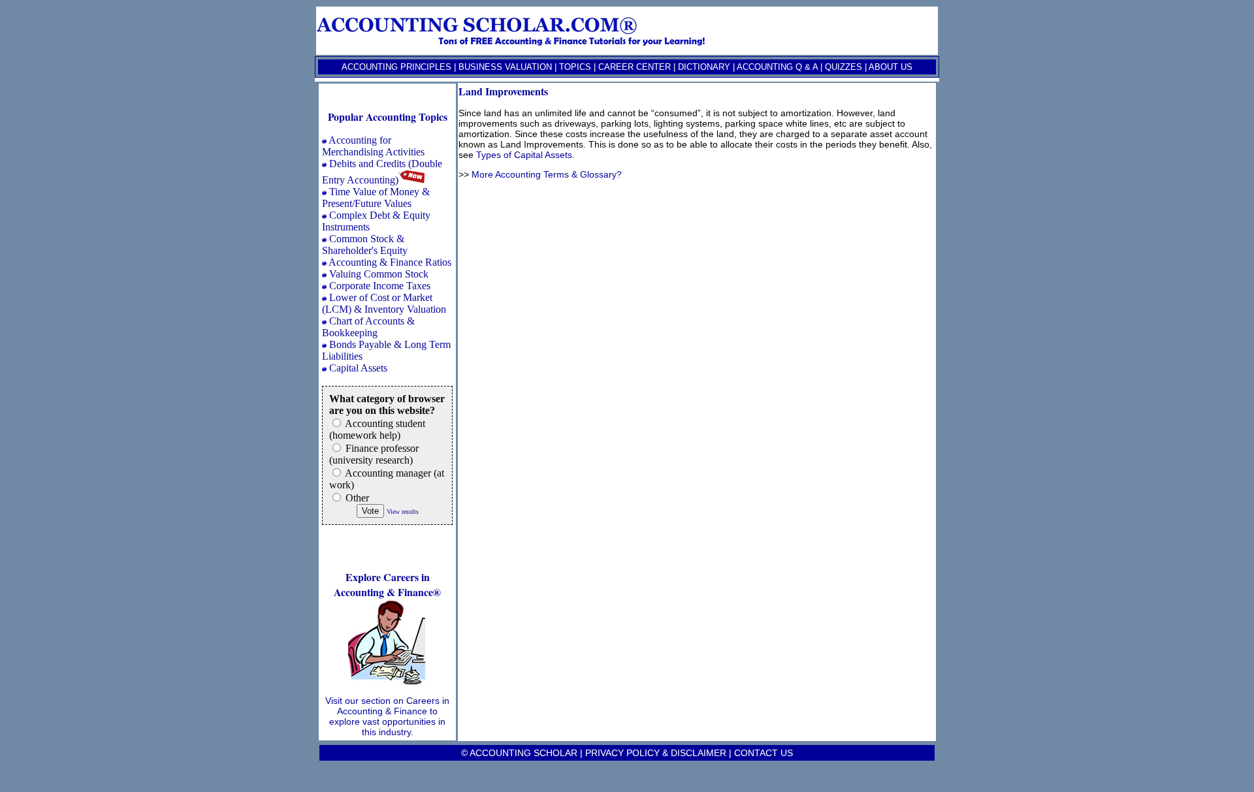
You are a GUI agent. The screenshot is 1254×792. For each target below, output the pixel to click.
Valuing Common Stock (378, 273)
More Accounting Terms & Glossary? (547, 174)
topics (575, 67)
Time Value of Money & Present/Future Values (376, 197)
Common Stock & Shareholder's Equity (365, 244)
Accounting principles (396, 67)
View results (403, 511)
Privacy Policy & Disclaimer (655, 753)
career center (634, 67)
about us (890, 67)
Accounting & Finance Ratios (390, 262)
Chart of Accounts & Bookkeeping (368, 326)
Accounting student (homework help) (377, 429)
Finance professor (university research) (374, 454)
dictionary (704, 67)
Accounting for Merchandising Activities (373, 146)
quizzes (843, 67)
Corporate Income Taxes (379, 285)
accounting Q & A (777, 67)
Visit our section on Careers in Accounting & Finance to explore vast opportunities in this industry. (387, 716)
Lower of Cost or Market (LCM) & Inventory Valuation (384, 303)
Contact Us (763, 753)
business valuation (505, 67)
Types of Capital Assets (524, 155)
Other (356, 497)
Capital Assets (358, 367)
